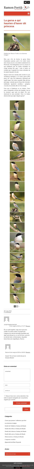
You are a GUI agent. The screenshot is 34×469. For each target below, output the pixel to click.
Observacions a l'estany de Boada (14, 436)
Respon (28, 326)
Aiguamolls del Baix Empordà (13, 442)
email (25, 2)
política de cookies (26, 466)
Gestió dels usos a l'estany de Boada (15, 434)
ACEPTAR (18, 467)
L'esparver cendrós (10, 439)
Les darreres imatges (11, 423)
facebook (28, 2)
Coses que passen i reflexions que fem (15, 420)
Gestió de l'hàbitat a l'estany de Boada (15, 426)
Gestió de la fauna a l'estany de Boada (15, 431)
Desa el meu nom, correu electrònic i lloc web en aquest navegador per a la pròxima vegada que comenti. (16, 397)
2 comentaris (7, 312)
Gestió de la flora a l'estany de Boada (15, 428)
